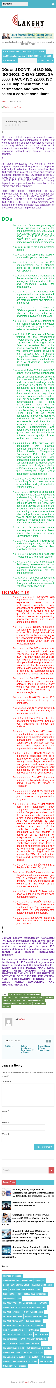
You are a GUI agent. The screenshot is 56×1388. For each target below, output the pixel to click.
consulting (39, 1280)
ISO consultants (10, 1343)
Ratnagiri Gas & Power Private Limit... (44, 1048)
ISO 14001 (27, 52)
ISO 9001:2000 (9, 1325)
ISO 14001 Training (11, 1334)
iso (19, 1298)
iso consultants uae (11, 1352)
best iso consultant (17, 994)
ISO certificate (41, 1334)
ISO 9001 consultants (12, 1316)
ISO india (39, 1352)
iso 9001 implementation (14, 56)
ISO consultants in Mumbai (39, 1348)
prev (41, 60)
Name (4, 1111)
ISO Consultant (25, 1003)
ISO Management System (14, 1357)
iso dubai (28, 1352)
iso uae (6, 1361)
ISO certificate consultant (33, 1000)
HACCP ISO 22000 (11, 52)
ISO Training (47, 1357)
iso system (34, 1357)
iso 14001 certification (13, 1330)
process (22, 1366)
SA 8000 (47, 56)
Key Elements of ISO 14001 (25, 1361)
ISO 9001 (17, 1000)
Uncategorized (9, 60)
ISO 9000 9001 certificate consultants (19, 1303)
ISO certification (9, 1003)
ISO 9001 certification (33, 1312)
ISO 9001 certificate (12, 1312)
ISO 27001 (39, 52)
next (49, 60)
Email (4, 1122)
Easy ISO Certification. (42, 1285)
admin (4, 101)
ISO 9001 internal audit (13, 1321)
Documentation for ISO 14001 (16, 1285)
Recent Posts (8, 1182)
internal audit (9, 1298)
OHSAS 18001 (34, 56)
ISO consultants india (29, 1343)
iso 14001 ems (32, 1330)
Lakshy (27, 1382)
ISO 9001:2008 (25, 1325)
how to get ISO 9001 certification (32, 1294)
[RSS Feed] (53, 3)
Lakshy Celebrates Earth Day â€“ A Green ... (27, 1049)
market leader (46, 1361)
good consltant (33, 994)
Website (6, 1134)
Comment (7, 1081)
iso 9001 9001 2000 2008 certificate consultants (24, 1307)
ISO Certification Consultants (33, 1339)
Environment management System (25, 1289)
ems (5, 1289)
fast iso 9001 (8, 1294)
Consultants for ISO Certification (17, 1280)
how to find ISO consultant (31, 997)
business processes (12, 1276)
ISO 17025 (27, 1334)
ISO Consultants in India (13, 1348)
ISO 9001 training (33, 1321)
